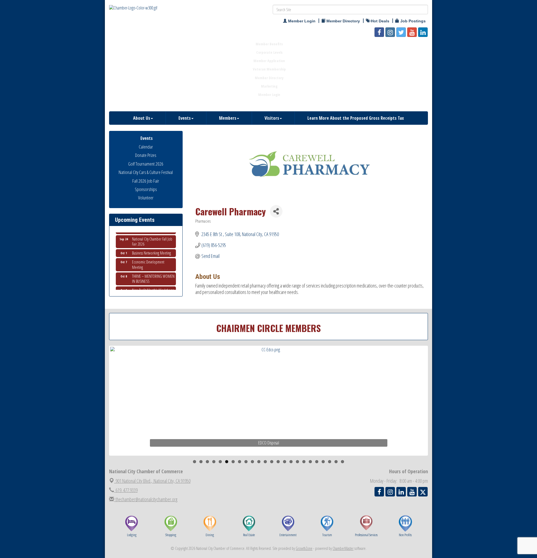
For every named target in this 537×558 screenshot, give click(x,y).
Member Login (269, 94)
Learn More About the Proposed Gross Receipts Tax (355, 118)
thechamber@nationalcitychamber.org (145, 499)
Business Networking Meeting (151, 248)
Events (184, 118)
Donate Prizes (145, 155)
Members (227, 118)
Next (437, 411)
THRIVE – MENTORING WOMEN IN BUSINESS (153, 274)
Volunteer (146, 197)
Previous (101, 411)
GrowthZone (304, 548)
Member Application (269, 60)
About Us (141, 118)
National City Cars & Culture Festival (146, 172)
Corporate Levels (269, 52)
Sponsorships (146, 189)
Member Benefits (269, 43)
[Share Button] (276, 211)
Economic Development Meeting (148, 260)
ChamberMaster (343, 548)
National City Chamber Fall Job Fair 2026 (152, 237)
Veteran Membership (269, 69)
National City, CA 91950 (153, 480)
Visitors (272, 118)
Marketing (269, 86)
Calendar (146, 146)
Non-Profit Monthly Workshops (153, 286)
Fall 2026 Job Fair (145, 181)
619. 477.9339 (126, 490)
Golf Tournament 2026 (145, 164)
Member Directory (269, 77)
